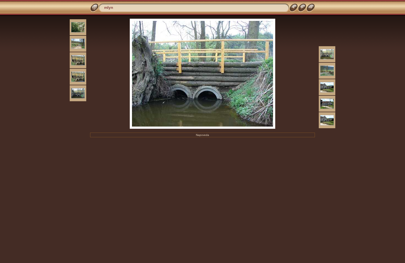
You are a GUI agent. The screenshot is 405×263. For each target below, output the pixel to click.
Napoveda (202, 134)
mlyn (108, 7)
